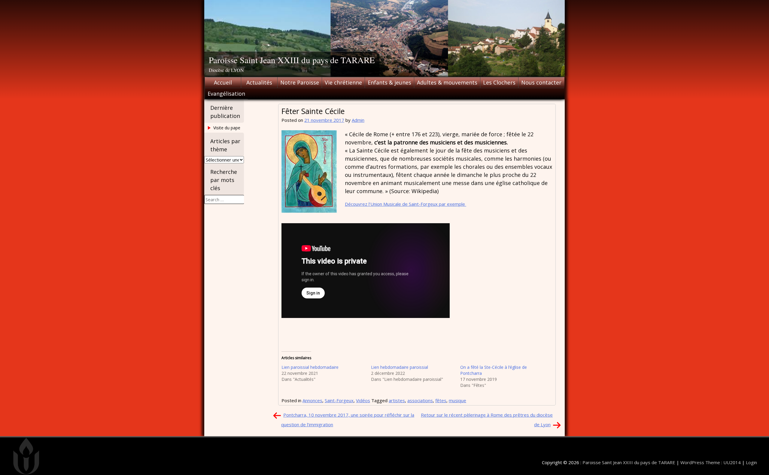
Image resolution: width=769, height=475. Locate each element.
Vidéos (363, 400)
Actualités (259, 82)
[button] (309, 171)
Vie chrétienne (343, 82)
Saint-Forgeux (339, 400)
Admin (358, 120)
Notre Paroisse (299, 82)
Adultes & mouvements (447, 82)
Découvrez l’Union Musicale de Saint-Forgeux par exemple (405, 204)
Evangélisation (226, 93)
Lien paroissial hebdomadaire (310, 367)
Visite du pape (226, 128)
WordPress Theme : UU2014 (710, 462)
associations (420, 400)
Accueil (223, 82)
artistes (397, 400)
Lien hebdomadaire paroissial (399, 367)
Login (751, 462)
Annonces (312, 400)
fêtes (440, 400)
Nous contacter (541, 82)
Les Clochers (499, 82)
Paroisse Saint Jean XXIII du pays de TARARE (292, 60)
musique (457, 400)
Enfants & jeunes (389, 82)
